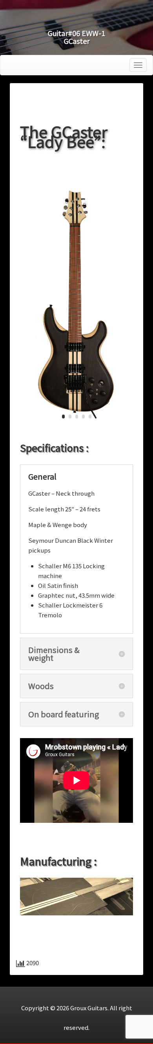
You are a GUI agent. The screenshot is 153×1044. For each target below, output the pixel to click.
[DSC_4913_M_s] (76, 430)
